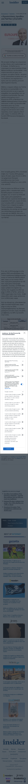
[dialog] (14, 392)
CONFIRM (8, 448)
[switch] (22, 365)
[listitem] (14, 361)
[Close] (24, 333)
